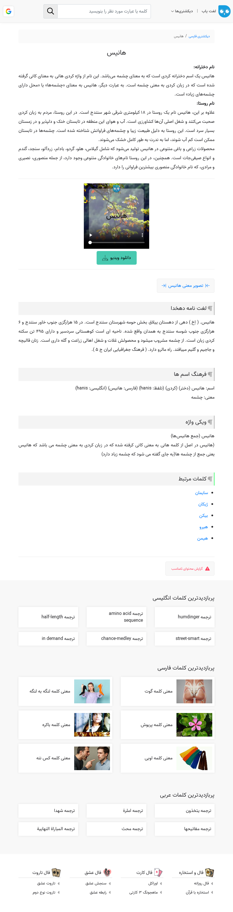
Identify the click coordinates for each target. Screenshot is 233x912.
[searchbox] (97, 11)
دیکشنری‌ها (184, 11)
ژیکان (203, 504)
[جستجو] (50, 11)
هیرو (203, 527)
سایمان (201, 493)
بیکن (203, 515)
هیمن (202, 538)
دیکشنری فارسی (199, 36)
